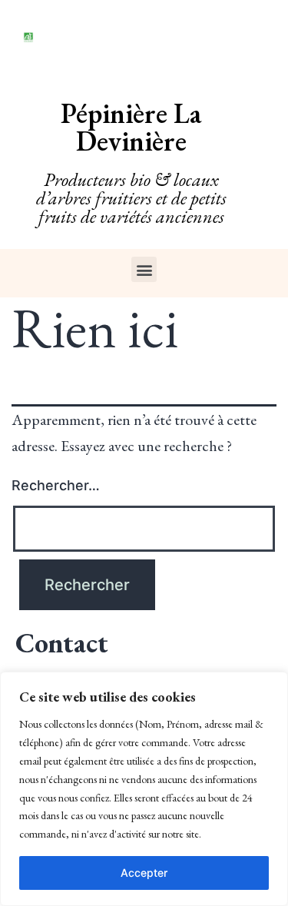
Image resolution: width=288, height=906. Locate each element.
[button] (144, 269)
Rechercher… (56, 485)
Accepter (144, 872)
